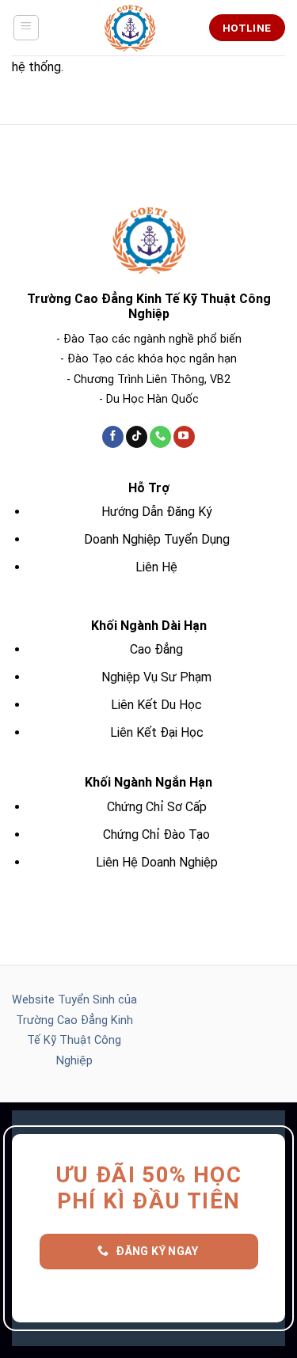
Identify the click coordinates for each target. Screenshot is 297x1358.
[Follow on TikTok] (136, 437)
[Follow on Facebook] (113, 437)
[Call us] (160, 437)
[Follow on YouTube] (184, 437)
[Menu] (26, 27)
